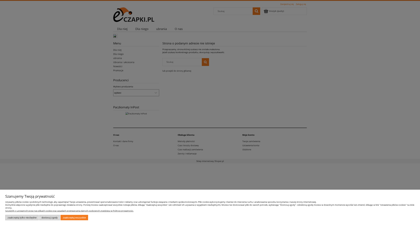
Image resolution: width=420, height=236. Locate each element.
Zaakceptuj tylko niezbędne (22, 217)
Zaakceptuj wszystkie (74, 217)
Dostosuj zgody (50, 217)
